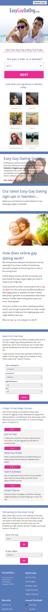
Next (24, 75)
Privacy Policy (6, 580)
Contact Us (6, 605)
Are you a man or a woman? (24, 59)
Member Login (39, 3)
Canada (32, 609)
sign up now (15, 320)
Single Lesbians (31, 594)
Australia (32, 605)
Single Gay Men (31, 590)
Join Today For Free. (12, 180)
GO (24, 544)
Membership (7, 609)
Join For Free (30, 577)
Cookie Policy (6, 582)
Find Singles (30, 581)
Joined (27, 518)
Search (24, 397)
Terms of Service (7, 577)
